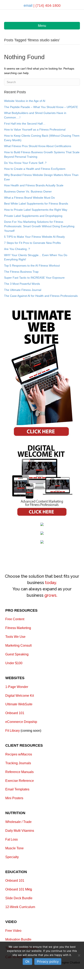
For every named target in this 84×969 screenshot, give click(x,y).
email (28, 5)
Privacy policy (48, 961)
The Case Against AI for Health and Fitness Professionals (41, 295)
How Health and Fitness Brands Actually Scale (33, 185)
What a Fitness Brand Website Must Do (29, 197)
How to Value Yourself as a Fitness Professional (34, 129)
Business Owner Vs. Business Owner (28, 191)
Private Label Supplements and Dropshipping (33, 215)
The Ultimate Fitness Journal (22, 289)
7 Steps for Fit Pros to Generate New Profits (32, 242)
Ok (27, 961)
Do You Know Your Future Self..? (25, 162)
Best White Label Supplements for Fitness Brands (36, 203)
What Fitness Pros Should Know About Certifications (37, 146)
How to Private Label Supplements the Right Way (35, 209)
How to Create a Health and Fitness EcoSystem (34, 168)
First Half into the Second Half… (24, 123)
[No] (79, 955)
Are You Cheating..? (17, 249)
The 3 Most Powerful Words (22, 283)
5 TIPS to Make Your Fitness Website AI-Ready (34, 236)
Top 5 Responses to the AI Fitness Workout (32, 265)
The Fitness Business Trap (21, 271)
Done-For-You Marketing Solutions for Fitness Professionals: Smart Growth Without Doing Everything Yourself (39, 226)
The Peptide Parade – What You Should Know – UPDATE (41, 107)
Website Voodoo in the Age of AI (24, 100)
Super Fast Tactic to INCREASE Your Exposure (34, 277)
